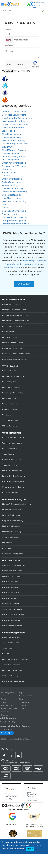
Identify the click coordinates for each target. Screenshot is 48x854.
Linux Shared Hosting (12, 198)
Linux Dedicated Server (12, 326)
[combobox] (9, 40)
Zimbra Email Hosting (12, 182)
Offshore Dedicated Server (15, 124)
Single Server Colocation (12, 576)
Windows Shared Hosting (14, 201)
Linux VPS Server (9, 371)
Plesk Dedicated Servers (12, 343)
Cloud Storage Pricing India (15, 143)
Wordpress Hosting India (14, 220)
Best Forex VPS (9, 172)
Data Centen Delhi (10, 581)
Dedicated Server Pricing (14, 114)
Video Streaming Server (13, 156)
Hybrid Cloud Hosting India (13, 481)
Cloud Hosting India (11, 134)
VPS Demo (6, 415)
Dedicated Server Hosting (14, 111)
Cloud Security (8, 454)
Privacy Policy (6, 705)
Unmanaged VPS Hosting (12, 393)
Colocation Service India (14, 210)
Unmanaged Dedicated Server (15, 315)
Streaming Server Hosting (13, 487)
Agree (30, 848)
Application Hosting (10, 643)
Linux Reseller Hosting (12, 188)
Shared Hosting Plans (12, 194)
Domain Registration (11, 637)
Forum (3, 699)
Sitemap (4, 715)
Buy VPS (6, 207)
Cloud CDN (7, 146)
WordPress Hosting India (12, 553)
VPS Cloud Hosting (10, 420)
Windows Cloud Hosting (13, 140)
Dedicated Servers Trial (12, 348)
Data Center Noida (10, 587)
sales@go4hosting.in (39, 3)
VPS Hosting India (10, 159)
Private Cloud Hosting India (13, 476)
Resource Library (25, 696)
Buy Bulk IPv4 (7, 542)
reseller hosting (11, 267)
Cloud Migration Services (14, 150)
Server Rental (8, 130)
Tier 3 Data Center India (12, 609)
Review (4, 702)
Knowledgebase (7, 693)
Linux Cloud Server (10, 448)
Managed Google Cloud (12, 670)
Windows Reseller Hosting (14, 191)
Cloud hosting (28, 260)
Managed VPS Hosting (11, 387)
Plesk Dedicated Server (13, 127)
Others (5, 204)
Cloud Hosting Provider (12, 626)
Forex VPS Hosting (9, 409)
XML (23, 709)
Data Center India (11, 560)
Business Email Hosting (11, 531)
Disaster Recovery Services (15, 223)
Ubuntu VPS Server (10, 404)
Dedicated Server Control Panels (16, 354)
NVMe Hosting (8, 548)
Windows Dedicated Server (15, 121)
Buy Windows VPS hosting (13, 376)
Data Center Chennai (11, 598)
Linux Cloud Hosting (11, 137)
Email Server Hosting (12, 178)
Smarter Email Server (11, 515)
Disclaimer (26, 705)
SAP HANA (6, 654)
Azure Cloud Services (11, 665)
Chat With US (24, 283)
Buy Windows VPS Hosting (14, 166)
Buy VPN (6, 175)
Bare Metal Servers (10, 337)
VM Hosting (7, 648)
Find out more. (17, 848)
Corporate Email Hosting (12, 520)
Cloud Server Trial (9, 465)
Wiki (2, 696)
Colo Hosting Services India (13, 565)
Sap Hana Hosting (10, 214)
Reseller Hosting (9, 185)
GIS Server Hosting (10, 676)
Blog (20, 693)
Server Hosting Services (13, 632)
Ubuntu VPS (7, 169)
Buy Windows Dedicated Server (15, 321)
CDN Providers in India (11, 459)
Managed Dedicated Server (14, 309)
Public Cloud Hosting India (13, 470)
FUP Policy (25, 702)
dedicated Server (32, 264)
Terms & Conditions (9, 709)
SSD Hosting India (10, 153)
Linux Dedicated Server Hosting (17, 118)
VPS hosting (17, 264)
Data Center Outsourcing (13, 615)
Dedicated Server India (13, 299)
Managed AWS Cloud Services (15, 659)
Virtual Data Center (10, 604)
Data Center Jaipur (10, 592)
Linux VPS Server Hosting (14, 162)
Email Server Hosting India (14, 499)
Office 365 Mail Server (11, 509)
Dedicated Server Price (12, 304)
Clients (21, 699)
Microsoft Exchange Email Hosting (16, 504)
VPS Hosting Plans (9, 382)
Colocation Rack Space (12, 570)
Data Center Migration (12, 620)
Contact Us (5, 712)
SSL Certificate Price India (14, 217)
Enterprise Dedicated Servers (14, 359)
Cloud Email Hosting (10, 537)
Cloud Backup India (10, 492)
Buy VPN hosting (9, 398)
